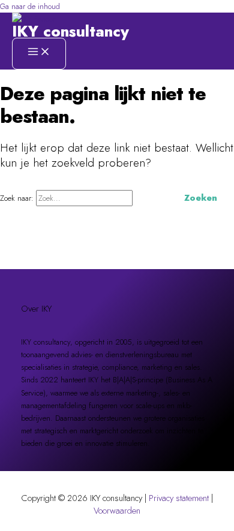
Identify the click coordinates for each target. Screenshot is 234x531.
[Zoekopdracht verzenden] (150, 197)
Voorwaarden (117, 510)
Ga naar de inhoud (30, 6)
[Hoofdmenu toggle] (39, 53)
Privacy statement (179, 497)
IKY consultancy (70, 31)
